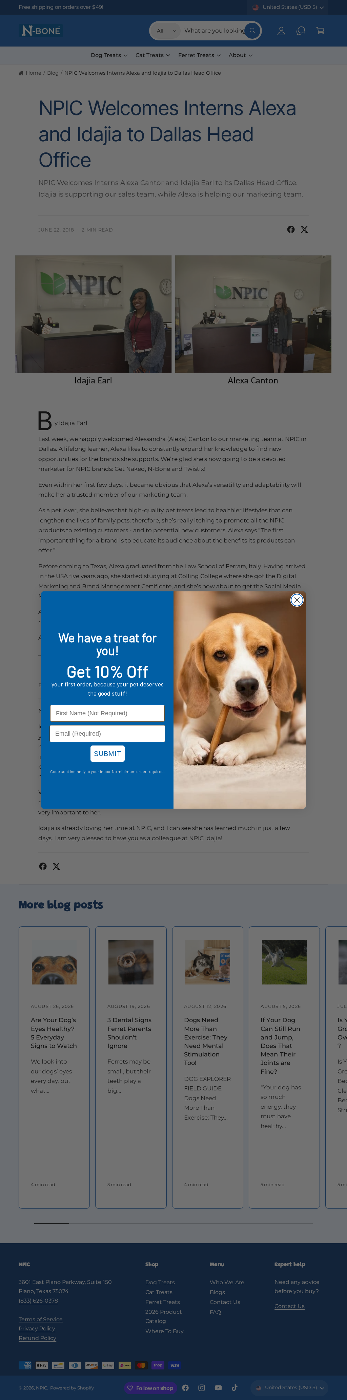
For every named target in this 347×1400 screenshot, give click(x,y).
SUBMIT (107, 753)
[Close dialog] (297, 600)
